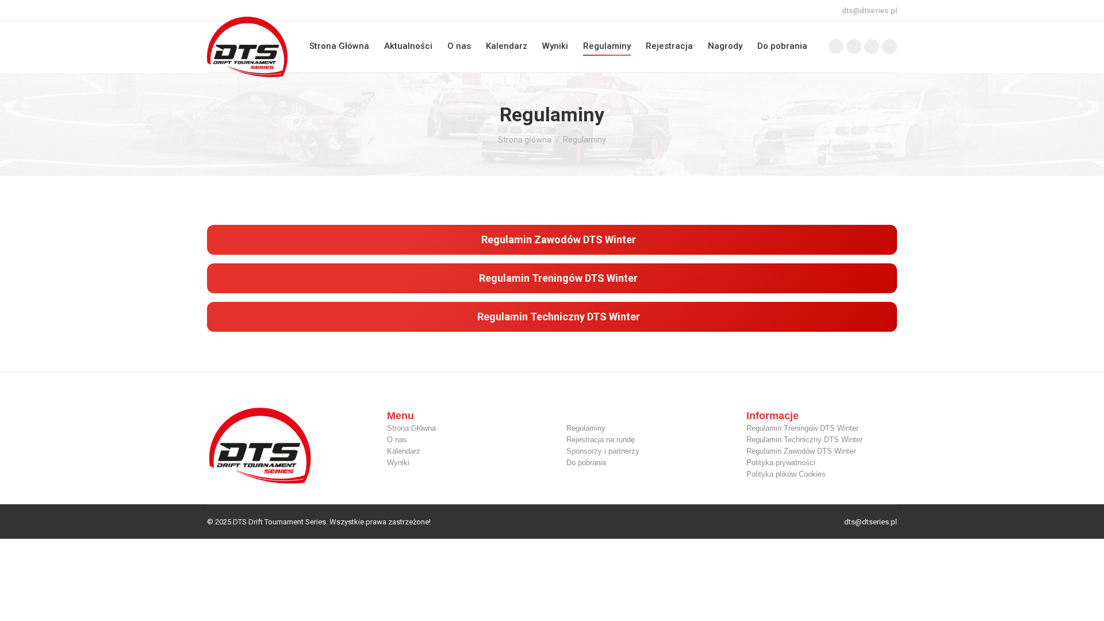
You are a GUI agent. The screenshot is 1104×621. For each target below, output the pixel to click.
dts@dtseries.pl (869, 10)
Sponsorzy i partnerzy (602, 451)
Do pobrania (586, 462)
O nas (397, 439)
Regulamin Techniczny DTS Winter (804, 439)
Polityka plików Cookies (786, 474)
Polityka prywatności (780, 462)
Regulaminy (585, 428)
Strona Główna (411, 428)
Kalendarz (403, 451)
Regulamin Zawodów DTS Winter (801, 451)
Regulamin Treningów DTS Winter (802, 428)
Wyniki (398, 462)
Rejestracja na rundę (600, 439)
